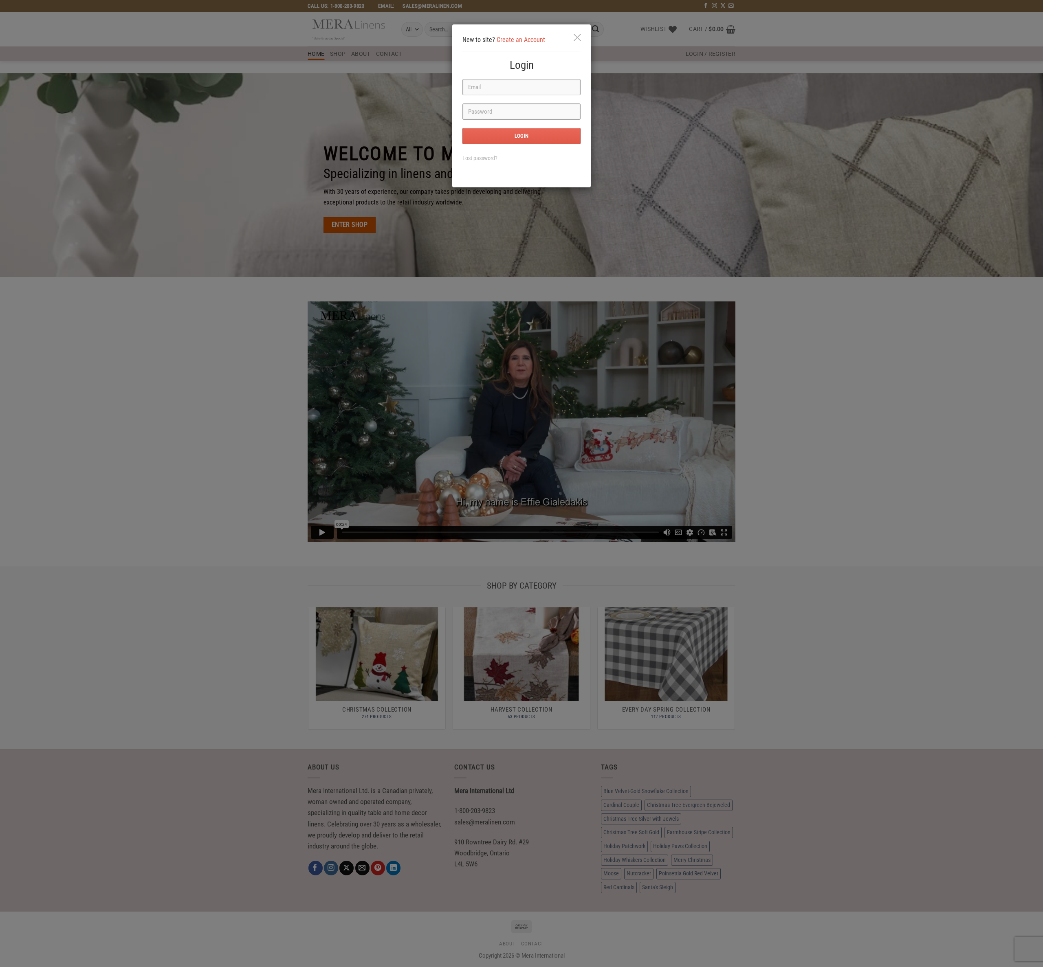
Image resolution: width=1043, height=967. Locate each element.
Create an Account (521, 40)
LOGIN (522, 136)
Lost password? (479, 158)
